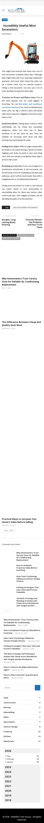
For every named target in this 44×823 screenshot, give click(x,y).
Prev (6, 531)
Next (11, 531)
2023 (8, 776)
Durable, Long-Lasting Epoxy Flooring (9, 222)
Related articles (9, 235)
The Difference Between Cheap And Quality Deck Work (21, 324)
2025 (8, 767)
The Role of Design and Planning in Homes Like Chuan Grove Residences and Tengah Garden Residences (20, 656)
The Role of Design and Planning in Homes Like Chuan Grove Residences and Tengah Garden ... (27, 602)
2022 (8, 781)
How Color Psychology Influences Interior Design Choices (28, 578)
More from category (11, 239)
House (4, 20)
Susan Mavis (6, 34)
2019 (8, 795)
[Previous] (5, 610)
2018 (8, 800)
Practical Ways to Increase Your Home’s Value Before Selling (19, 520)
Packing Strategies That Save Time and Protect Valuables (27, 589)
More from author (25, 235)
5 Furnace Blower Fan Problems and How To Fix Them (34, 223)
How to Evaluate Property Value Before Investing (26, 567)
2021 (8, 786)
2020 (8, 790)
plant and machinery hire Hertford (25, 207)
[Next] (9, 610)
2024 (8, 772)
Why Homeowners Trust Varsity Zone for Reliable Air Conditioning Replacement (20, 281)
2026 (8, 751)
